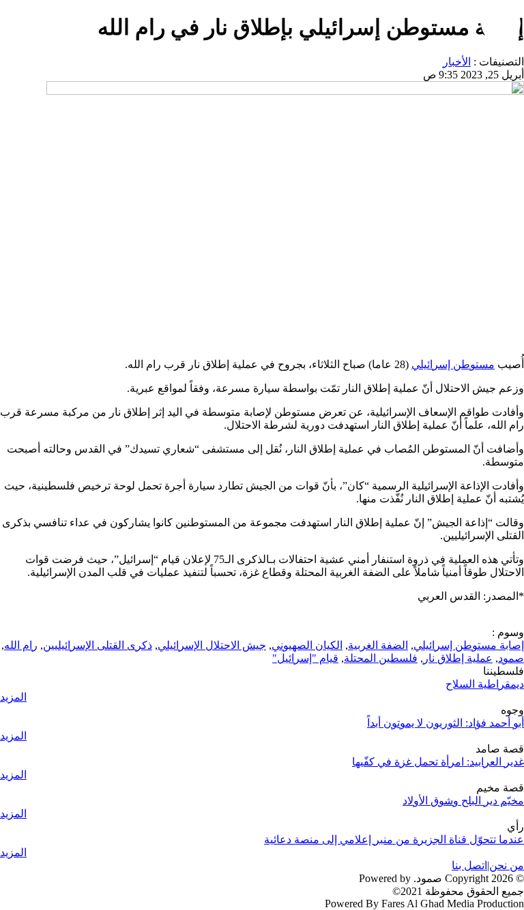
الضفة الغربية (378, 645)
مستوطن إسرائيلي (453, 364)
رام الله (21, 645)
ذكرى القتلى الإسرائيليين (97, 645)
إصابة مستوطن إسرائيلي (468, 645)
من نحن (506, 865)
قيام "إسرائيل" (305, 658)
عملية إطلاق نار (458, 658)
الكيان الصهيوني (307, 645)
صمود (511, 658)
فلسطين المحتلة (381, 658)
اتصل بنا (469, 865)
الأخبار (457, 61)
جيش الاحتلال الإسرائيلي (212, 645)
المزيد (13, 697)
